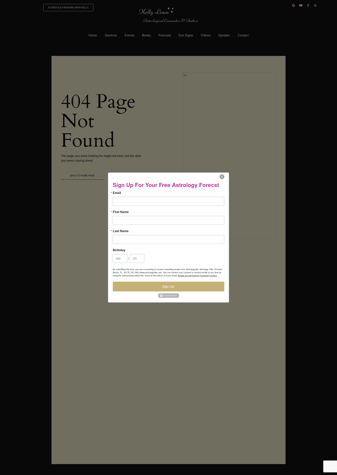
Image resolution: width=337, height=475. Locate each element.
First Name (121, 211)
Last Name (121, 231)
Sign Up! (168, 286)
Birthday (119, 250)
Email (117, 192)
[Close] (222, 177)
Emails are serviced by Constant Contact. (197, 275)
